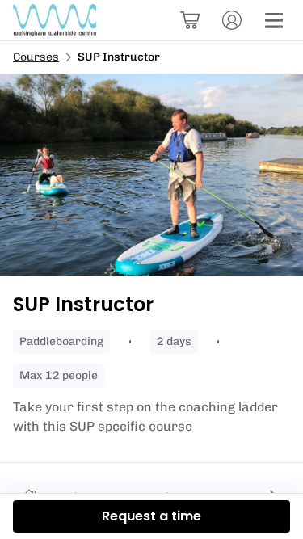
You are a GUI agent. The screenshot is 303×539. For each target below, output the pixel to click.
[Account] (232, 20)
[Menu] (274, 20)
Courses (36, 57)
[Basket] (190, 20)
